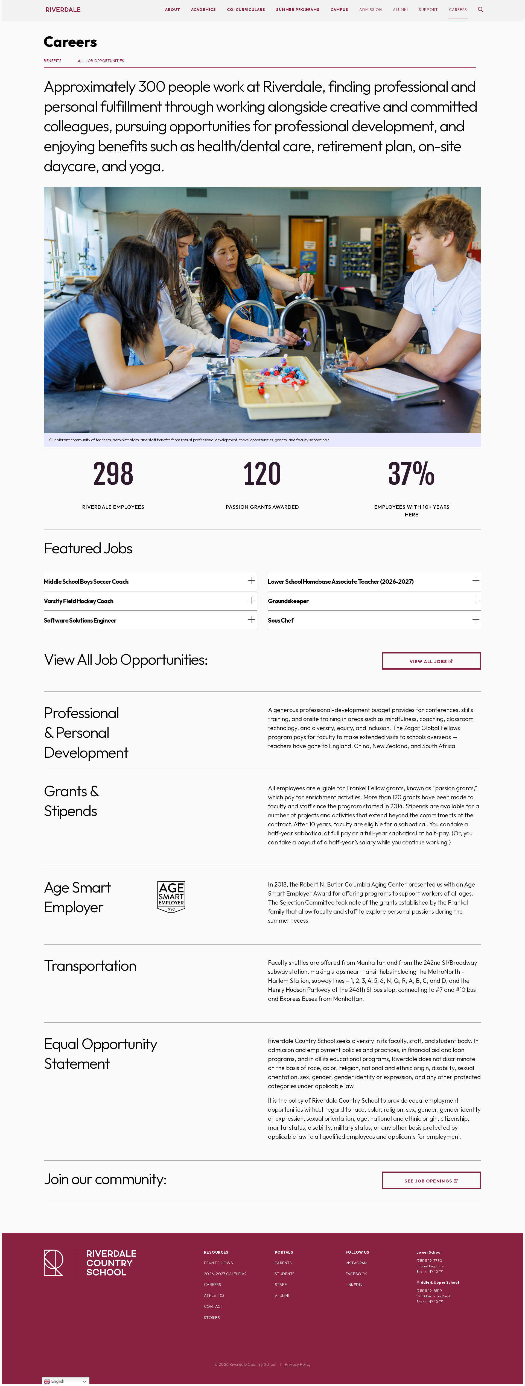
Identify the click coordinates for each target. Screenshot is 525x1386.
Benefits (53, 60)
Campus (339, 9)
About (172, 9)
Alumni (400, 9)
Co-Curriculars (246, 9)
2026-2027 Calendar (225, 1273)
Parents (283, 1262)
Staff (281, 1284)
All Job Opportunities (101, 60)
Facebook (356, 1273)
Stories (212, 1317)
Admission (370, 9)
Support (428, 9)
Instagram (357, 1262)
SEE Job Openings (428, 1181)
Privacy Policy (298, 1364)
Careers (458, 9)
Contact (213, 1306)
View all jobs (428, 661)
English (57, 1381)
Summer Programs (298, 9)
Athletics (214, 1295)
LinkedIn (354, 1284)
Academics (203, 9)
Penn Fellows (218, 1262)
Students (284, 1273)
